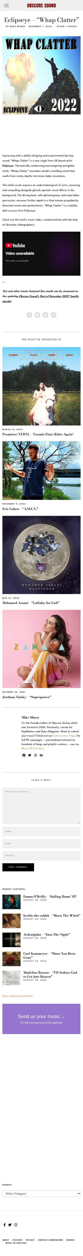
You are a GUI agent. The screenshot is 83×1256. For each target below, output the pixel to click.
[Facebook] (29, 315)
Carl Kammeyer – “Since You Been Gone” (49, 955)
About (5, 1240)
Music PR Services (16, 1243)
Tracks (72, 26)
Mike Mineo (17, 26)
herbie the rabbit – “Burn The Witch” (51, 915)
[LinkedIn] (41, 755)
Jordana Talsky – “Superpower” (26, 697)
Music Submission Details (17, 996)
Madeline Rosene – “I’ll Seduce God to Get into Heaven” (50, 974)
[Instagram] (35, 755)
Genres (70, 1240)
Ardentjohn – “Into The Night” (46, 934)
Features (17, 1240)
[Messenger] (37, 315)
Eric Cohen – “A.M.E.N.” (20, 509)
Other (61, 26)
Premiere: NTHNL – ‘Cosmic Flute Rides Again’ (38, 434)
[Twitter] (45, 315)
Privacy (30, 1240)
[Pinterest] (53, 315)
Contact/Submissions (50, 1240)
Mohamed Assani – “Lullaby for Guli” (31, 603)
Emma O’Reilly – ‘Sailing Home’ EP (49, 896)
